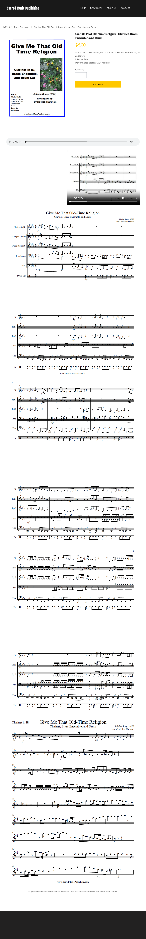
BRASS (6, 27)
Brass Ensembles (21, 27)
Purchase (98, 84)
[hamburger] (42, 8)
